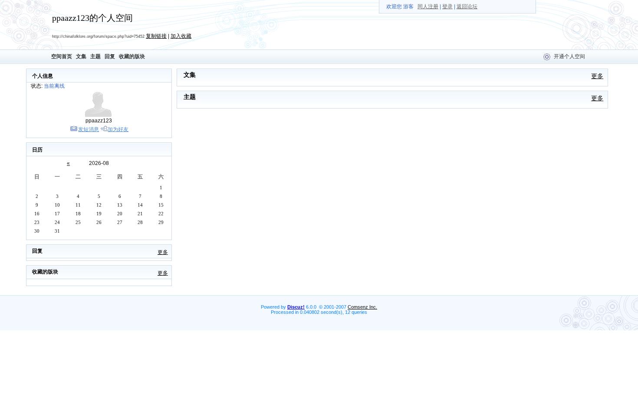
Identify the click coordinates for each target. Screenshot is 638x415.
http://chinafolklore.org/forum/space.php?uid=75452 (98, 36)
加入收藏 (181, 36)
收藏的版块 (132, 56)
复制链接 (156, 36)
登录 (447, 6)
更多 (163, 252)
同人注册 (428, 6)
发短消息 (88, 129)
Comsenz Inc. (362, 307)
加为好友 (118, 129)
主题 (95, 56)
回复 (110, 56)
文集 (81, 56)
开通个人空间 (569, 56)
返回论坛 (467, 6)
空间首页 (61, 56)
